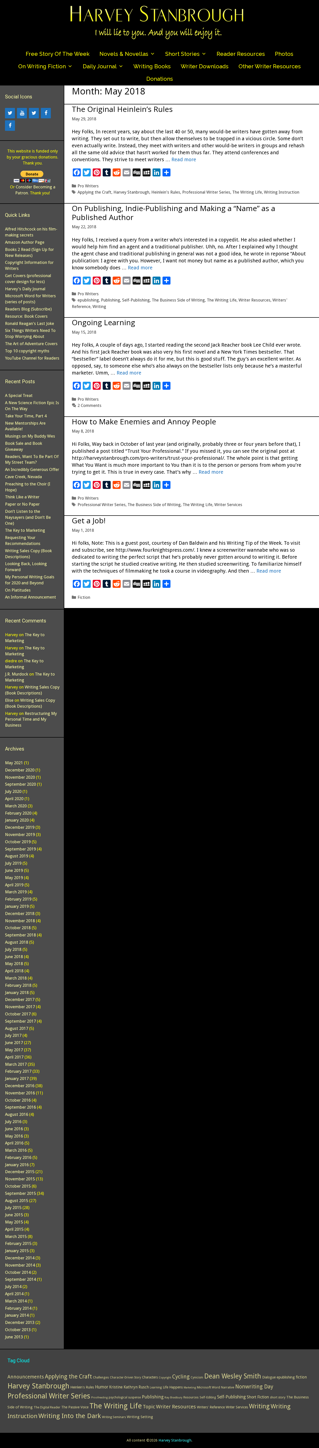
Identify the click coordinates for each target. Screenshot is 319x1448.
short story (277, 1397)
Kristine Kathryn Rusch (129, 1387)
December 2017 (19, 999)
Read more (183, 159)
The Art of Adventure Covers (31, 343)
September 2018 (20, 934)
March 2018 (16, 978)
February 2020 (18, 813)
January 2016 (17, 1164)
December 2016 (19, 1085)
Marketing (190, 1387)
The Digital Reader (47, 1407)
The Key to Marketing (25, 530)
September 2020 (20, 784)
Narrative (227, 1387)
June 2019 (14, 870)
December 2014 (19, 1257)
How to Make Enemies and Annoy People (144, 421)
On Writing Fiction (42, 66)
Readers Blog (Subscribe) (28, 308)
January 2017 (17, 1078)
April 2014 (14, 1293)
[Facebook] (46, 113)
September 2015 (20, 1193)
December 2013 (19, 1322)
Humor (101, 1386)
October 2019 (18, 841)
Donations (159, 79)
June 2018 (14, 956)
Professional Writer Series (206, 192)
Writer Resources (254, 300)
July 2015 (13, 1207)
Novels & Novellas (123, 54)
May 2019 (14, 877)
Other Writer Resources (270, 66)
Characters (150, 1377)
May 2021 (14, 762)
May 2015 (14, 1221)
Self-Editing (208, 1397)
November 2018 (20, 920)
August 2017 (16, 1028)
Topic (149, 1407)
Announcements (25, 1377)
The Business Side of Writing (178, 300)
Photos (284, 54)
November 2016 (20, 1092)
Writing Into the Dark (69, 1416)
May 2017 (14, 1049)
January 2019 (17, 906)
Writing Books (152, 66)
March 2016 (16, 1150)
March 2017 (16, 1064)
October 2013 (18, 1329)
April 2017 (14, 1057)
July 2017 (13, 1035)
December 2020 (19, 769)
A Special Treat (19, 395)
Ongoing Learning (103, 322)
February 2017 (18, 1071)
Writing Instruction (281, 192)
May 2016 (14, 1136)
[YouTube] (22, 113)
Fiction (84, 597)
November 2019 (20, 834)
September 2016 (20, 1107)
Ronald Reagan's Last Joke (29, 323)
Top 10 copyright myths (27, 350)
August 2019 (16, 855)
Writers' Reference (211, 1407)
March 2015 (16, 1236)
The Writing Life (247, 192)
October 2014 (18, 1272)
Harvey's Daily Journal (25, 288)
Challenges (101, 1377)
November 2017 (20, 1006)
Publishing (110, 300)
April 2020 (14, 798)
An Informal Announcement (30, 597)
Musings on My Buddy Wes (30, 436)
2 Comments (89, 405)
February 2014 (18, 1308)
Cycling (181, 1376)
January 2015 (17, 1250)
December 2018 (19, 913)
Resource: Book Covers (26, 316)
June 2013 (14, 1336)
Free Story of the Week (57, 54)
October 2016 (18, 1100)
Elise (9, 700)
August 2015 (16, 1200)
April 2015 (14, 1229)
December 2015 (19, 1171)
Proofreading (99, 1397)
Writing (99, 306)
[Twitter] (10, 113)
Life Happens (173, 1387)
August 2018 (16, 942)
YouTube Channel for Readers (32, 358)
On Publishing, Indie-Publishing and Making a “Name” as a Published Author (173, 212)
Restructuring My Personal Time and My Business (31, 719)
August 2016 (16, 1114)
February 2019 (18, 899)
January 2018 (17, 992)
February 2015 (18, 1243)
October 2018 (18, 927)
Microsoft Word (208, 1387)
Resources (191, 1397)
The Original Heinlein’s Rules (122, 109)
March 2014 (16, 1300)
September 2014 (20, 1279)
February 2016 (18, 1157)
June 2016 (14, 1128)
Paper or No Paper (22, 504)
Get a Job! (88, 520)
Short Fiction (258, 1397)
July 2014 (13, 1286)
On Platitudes (18, 590)
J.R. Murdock (16, 674)
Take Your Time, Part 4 (26, 415)
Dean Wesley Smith (232, 1376)
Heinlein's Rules (165, 192)
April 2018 (14, 970)
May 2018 (14, 963)
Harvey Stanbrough (131, 192)
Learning (156, 1387)
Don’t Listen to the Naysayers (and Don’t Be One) (28, 517)
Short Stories (182, 54)
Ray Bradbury (173, 1397)
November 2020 (20, 777)
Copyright (165, 1377)
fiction (301, 1377)
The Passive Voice (74, 1407)
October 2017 (18, 1013)
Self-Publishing (136, 300)
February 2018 (18, 985)
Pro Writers (88, 185)
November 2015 (20, 1178)
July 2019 (13, 863)
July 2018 (13, 949)
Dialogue (269, 1377)
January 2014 (17, 1315)
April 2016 (14, 1143)
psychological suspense (125, 1397)
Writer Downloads (205, 66)
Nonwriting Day (254, 1386)
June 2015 (14, 1214)
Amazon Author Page (24, 242)
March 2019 (16, 891)
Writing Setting (140, 1417)
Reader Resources (241, 54)
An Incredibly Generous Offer (32, 469)
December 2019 (19, 827)
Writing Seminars (114, 1417)
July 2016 (13, 1121)
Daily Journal (100, 66)
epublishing (88, 300)
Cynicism (197, 1377)
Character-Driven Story (125, 1377)
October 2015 (18, 1186)
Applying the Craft (94, 192)
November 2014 (20, 1265)
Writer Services (228, 504)
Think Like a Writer (22, 496)
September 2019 (20, 848)
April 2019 (14, 884)
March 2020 (16, 805)
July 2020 (13, 791)
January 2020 (17, 820)
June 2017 (14, 1042)
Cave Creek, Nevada (23, 476)
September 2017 (20, 1021)
